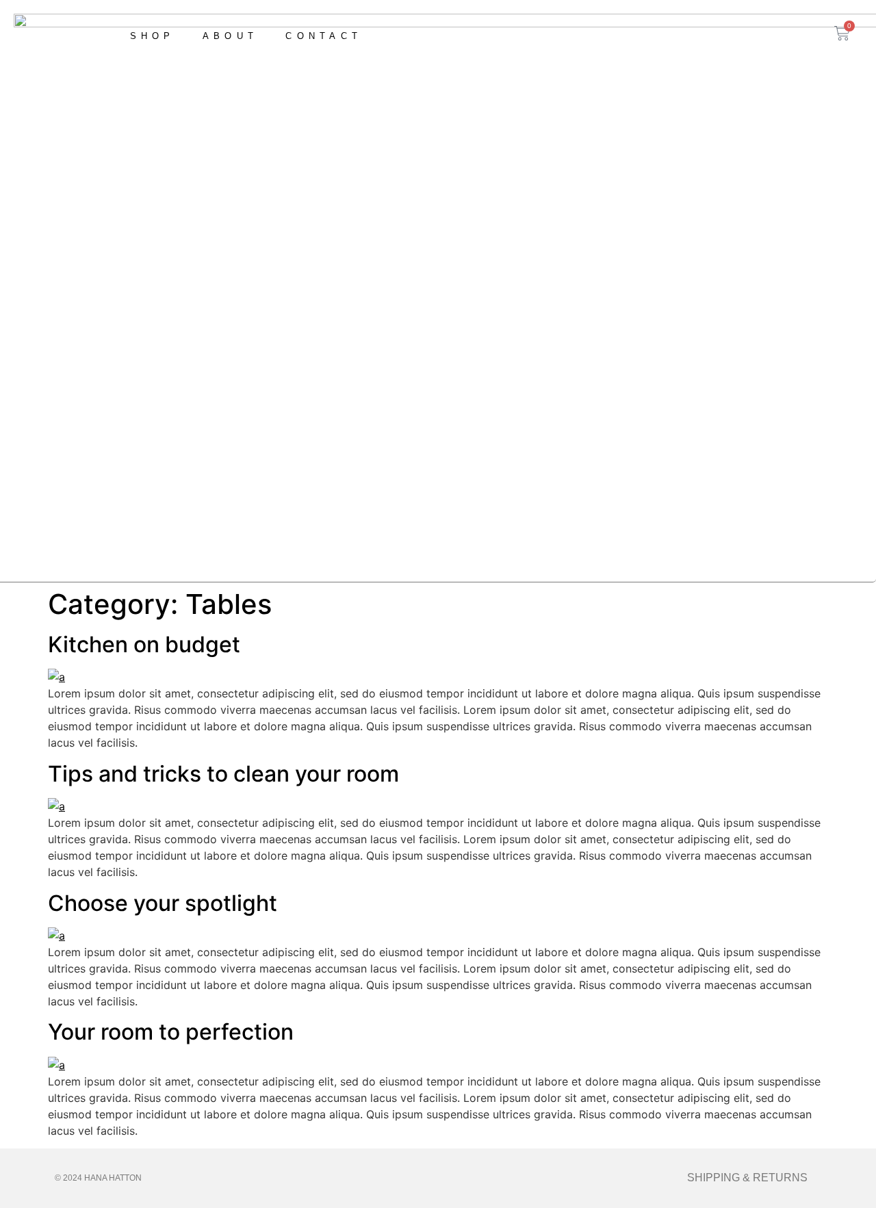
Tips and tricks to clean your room (223, 773)
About (231, 36)
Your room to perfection (171, 1031)
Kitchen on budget (144, 644)
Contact (323, 36)
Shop (152, 36)
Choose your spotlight (162, 903)
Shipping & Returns (747, 1177)
